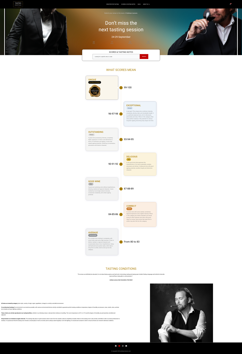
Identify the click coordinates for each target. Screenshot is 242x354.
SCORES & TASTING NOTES (128, 4)
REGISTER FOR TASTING (112, 4)
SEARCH (144, 56)
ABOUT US (145, 4)
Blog (139, 4)
